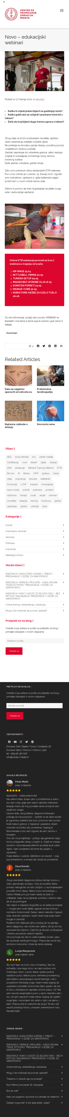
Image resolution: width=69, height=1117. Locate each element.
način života (13, 490)
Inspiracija (11, 549)
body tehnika (22, 457)
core (24, 462)
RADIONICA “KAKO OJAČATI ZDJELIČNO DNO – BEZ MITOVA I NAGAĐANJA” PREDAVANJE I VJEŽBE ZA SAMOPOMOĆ (33, 596)
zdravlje (34, 506)
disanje (53, 462)
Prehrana (10, 543)
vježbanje (12, 506)
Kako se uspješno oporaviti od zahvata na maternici (18, 392)
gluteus (46, 473)
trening (34, 501)
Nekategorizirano (14, 555)
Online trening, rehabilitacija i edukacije (26, 604)
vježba (57, 501)
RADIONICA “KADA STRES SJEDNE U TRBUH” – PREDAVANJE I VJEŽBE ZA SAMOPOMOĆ (30, 575)
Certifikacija (13, 462)
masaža (34, 484)
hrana (56, 473)
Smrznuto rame (46, 424)
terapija (23, 501)
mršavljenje (47, 484)
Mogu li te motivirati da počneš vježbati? (26, 610)
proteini (49, 490)
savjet (42, 495)
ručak (33, 495)
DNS (9, 468)
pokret (26, 490)
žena (44, 506)
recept (23, 495)
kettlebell (45, 479)
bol (34, 457)
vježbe (23, 506)
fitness (26, 473)
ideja (9, 479)
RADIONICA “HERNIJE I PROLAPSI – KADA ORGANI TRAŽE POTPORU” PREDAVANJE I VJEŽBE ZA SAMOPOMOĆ (31, 585)
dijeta (43, 462)
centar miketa (46, 457)
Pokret (9, 525)
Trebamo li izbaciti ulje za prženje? (24, 1079)
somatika (11, 501)
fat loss (10, 473)
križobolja (12, 484)
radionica (12, 495)
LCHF (23, 484)
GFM (35, 473)
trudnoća (46, 501)
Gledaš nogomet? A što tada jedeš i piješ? (28, 1102)
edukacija (20, 468)
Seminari (40, 99)
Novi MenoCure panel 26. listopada (24, 1085)
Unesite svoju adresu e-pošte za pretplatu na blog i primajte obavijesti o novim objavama (32, 630)
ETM (59, 468)
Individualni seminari (16, 531)
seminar (53, 495)
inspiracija (20, 479)
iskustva (33, 479)
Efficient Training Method (41, 468)
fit (19, 473)
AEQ (9, 457)
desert (33, 462)
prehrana (37, 490)
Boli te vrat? (12, 1091)
